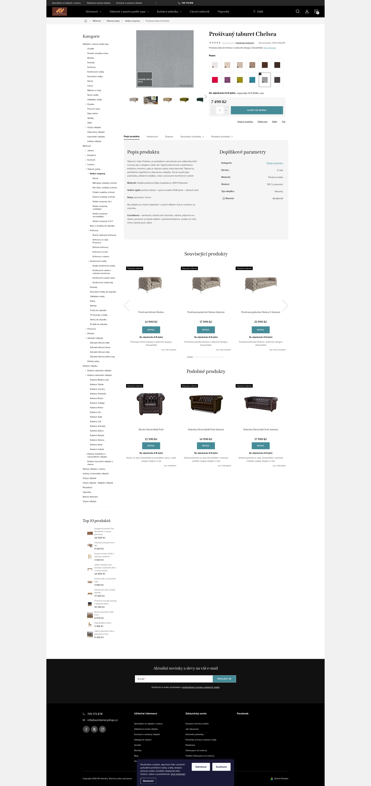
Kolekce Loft (95, 421)
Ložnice (90, 164)
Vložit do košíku (257, 110)
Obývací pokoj (93, 169)
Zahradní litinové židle (100, 342)
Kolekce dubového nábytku (99, 375)
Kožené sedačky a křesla (104, 196)
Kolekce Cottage (97, 402)
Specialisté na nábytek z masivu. (66, 2)
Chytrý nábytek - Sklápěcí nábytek (98, 482)
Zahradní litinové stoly (100, 352)
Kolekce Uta (95, 412)
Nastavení (148, 781)
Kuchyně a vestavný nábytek (129, 2)
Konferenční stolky (95, 71)
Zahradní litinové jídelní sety (102, 356)
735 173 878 (95, 714)
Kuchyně (91, 159)
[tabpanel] (151, 308)
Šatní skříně (92, 113)
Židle (89, 122)
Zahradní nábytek (95, 338)
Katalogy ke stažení (142, 739)
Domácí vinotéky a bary (97, 53)
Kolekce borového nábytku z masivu (100, 463)
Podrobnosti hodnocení (244, 43)
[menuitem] (94, 11)
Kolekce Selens (97, 430)
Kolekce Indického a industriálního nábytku (97, 455)
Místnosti (87, 145)
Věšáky (90, 118)
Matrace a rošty (94, 90)
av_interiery (102, 729)
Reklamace (190, 745)
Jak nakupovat (192, 729)
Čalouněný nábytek (96, 132)
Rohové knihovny (100, 247)
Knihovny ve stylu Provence (100, 241)
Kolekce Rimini (96, 407)
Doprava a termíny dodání (197, 723)
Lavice (90, 85)
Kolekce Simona (97, 440)
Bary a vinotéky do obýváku (102, 225)
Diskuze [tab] (169, 136)
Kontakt (137, 745)
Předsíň (90, 333)
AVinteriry (94, 729)
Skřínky (93, 305)
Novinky (137, 750)
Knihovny (91, 67)
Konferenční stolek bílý (103, 282)
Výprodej (87, 492)
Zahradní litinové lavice (100, 347)
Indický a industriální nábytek (96, 473)
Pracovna (91, 328)
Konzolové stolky (95, 76)
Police (92, 301)
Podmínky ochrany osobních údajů (201, 739)
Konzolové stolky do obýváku (103, 291)
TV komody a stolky (99, 314)
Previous (127, 305)
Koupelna (91, 155)
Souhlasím (221, 766)
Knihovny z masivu (101, 256)
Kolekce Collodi (97, 449)
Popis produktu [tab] (132, 136)
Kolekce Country (97, 389)
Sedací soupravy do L (102, 201)
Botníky (90, 57)
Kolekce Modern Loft (99, 379)
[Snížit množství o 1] (213, 110)
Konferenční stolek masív (104, 277)
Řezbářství (87, 487)
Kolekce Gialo (96, 416)
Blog (136, 755)
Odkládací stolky (94, 99)
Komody (91, 62)
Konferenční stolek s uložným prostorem (102, 272)
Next (285, 305)
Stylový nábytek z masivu (94, 468)
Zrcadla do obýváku (99, 324)
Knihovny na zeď (100, 251)
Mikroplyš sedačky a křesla (105, 182)
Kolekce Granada (97, 426)
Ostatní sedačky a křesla (103, 192)
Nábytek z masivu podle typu (96, 44)
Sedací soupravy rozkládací (100, 207)
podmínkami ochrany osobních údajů (201, 687)
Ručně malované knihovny (104, 235)
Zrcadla (90, 48)
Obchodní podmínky (195, 734)
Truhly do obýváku (98, 310)
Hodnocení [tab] (152, 136)
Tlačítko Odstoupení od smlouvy (200, 755)
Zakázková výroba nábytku (99, 2)
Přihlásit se (224, 678)
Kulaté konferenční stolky (104, 265)
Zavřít (225, 121)
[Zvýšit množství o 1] (226, 110)
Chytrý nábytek (94, 127)
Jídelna (90, 150)
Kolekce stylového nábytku (99, 370)
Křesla (90, 81)
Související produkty (191, 136)
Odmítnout (200, 766)
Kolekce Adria (96, 444)
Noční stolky (92, 94)
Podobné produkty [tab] (220, 136)
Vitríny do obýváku (98, 319)
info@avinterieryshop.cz (102, 720)
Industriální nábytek (96, 136)
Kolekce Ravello (97, 435)
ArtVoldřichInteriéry (86, 729)
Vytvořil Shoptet (281, 778)
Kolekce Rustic (96, 398)
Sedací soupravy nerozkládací (100, 215)
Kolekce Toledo (97, 384)
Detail (151, 329)
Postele (90, 104)
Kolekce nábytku (90, 365)
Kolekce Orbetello (98, 393)
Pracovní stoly (93, 108)
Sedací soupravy (97, 173)
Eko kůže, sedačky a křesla (105, 187)
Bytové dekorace (90, 496)
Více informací (178, 774)
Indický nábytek (94, 141)
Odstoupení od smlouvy (196, 750)
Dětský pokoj (93, 361)
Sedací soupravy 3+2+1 (103, 221)
